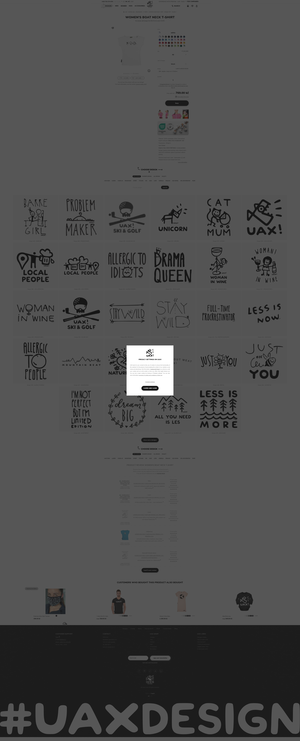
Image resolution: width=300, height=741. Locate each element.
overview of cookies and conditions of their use (150, 375)
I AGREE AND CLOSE (150, 388)
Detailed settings (150, 382)
